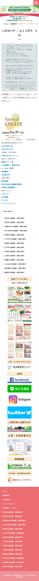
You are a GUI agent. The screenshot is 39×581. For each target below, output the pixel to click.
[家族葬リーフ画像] (20, 331)
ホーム (6, 24)
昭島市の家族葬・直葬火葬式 (14, 243)
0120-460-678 (7, 146)
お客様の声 (13, 24)
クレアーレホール (8, 203)
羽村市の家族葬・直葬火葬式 (14, 218)
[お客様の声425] (20, 89)
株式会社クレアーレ (20, 575)
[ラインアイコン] (20, 388)
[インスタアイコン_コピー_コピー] (20, 399)
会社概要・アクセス (10, 508)
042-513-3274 (7, 149)
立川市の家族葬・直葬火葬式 (14, 247)
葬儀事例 (5, 171)
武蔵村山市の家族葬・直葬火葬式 (16, 226)
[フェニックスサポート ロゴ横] (20, 480)
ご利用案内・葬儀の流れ (11, 165)
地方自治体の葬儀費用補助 (12, 184)
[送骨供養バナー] (20, 429)
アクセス (5, 200)
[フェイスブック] (20, 380)
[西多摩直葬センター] (20, 367)
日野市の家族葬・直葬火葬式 (14, 251)
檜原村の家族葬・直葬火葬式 (14, 272)
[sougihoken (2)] (20, 466)
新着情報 (5, 181)
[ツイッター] (20, 412)
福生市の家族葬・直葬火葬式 (14, 222)
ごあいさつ (6, 194)
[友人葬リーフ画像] (20, 350)
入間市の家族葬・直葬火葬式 (14, 256)
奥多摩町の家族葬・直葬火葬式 (15, 268)
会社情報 (5, 197)
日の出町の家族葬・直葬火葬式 (15, 264)
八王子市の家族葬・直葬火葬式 (15, 239)
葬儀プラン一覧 (8, 162)
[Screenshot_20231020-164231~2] (20, 447)
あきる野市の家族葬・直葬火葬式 (16, 231)
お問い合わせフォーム (10, 155)
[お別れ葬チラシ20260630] (20, 294)
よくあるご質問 (8, 168)
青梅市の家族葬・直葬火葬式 (14, 235)
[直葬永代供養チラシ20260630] (20, 313)
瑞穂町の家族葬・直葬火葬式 (14, 260)
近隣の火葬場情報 (8, 187)
